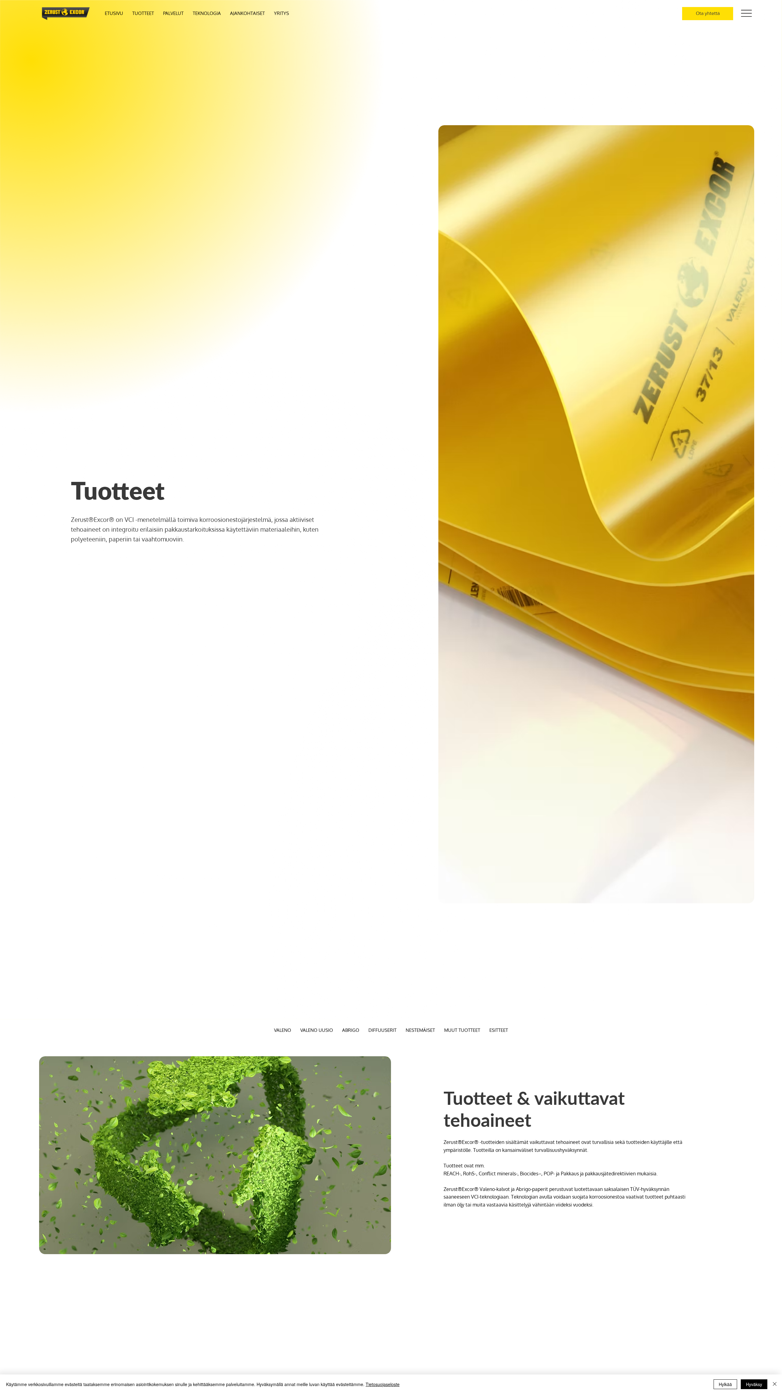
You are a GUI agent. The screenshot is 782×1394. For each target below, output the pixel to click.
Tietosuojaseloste (383, 1384)
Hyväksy (754, 1384)
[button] (173, 13)
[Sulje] (774, 1384)
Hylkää (725, 1384)
